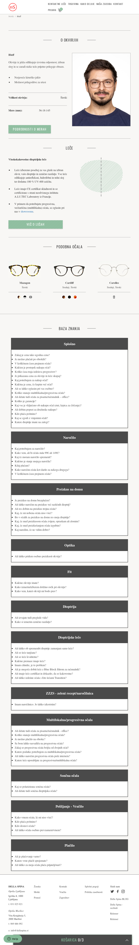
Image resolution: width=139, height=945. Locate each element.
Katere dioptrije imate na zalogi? (32, 422)
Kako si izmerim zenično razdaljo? (33, 622)
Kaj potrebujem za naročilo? (30, 448)
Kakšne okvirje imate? (27, 582)
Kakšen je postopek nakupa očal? (33, 367)
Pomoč (37, 897)
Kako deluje (88, 4)
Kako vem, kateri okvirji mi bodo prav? (36, 591)
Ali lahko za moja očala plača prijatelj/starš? (38, 865)
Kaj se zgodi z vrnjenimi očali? (31, 418)
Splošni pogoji (92, 886)
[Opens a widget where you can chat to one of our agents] (12, 939)
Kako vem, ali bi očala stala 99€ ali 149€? (37, 452)
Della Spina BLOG (119, 899)
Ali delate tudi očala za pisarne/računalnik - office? (42, 731)
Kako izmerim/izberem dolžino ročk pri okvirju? (40, 587)
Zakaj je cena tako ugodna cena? (32, 355)
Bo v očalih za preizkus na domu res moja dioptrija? (42, 517)
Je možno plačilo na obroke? (30, 739)
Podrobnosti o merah (29, 129)
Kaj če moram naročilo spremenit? (33, 457)
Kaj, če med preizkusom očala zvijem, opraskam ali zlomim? (47, 521)
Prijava (52, 10)
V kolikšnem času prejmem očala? (33, 363)
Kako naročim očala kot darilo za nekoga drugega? (42, 469)
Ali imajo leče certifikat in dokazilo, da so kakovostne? (44, 673)
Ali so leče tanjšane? (26, 652)
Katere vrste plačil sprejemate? (31, 860)
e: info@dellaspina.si (18, 930)
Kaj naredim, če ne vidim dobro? (32, 529)
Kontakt (118, 4)
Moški (11, 16)
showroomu (27, 211)
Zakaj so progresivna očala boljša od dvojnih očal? (42, 747)
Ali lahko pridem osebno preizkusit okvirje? (38, 556)
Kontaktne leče (57, 4)
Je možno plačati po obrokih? (30, 359)
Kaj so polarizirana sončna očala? (33, 786)
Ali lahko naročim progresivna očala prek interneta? (42, 756)
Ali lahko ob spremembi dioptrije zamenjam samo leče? (44, 648)
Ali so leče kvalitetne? (26, 657)
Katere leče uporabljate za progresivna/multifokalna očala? (46, 760)
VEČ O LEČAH (36, 224)
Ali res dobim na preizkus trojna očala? (35, 508)
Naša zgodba (104, 4)
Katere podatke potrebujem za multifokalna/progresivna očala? (48, 751)
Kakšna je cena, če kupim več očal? (34, 384)
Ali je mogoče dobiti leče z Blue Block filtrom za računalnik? (47, 669)
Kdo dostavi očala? (25, 826)
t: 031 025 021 (15, 904)
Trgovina (73, 4)
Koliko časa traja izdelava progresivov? (35, 371)
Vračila (62, 892)
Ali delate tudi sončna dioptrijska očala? (36, 791)
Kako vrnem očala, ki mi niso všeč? (34, 817)
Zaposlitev (64, 897)
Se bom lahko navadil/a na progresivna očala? (39, 743)
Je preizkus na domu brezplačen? (32, 500)
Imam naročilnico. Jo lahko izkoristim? (35, 704)
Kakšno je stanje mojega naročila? (33, 461)
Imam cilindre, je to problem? (30, 665)
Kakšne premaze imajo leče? (30, 661)
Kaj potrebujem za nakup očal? (31, 380)
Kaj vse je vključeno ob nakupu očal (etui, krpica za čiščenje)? (48, 405)
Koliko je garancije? (25, 401)
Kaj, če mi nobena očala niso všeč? (33, 513)
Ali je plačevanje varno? (28, 856)
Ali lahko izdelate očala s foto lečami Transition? (40, 677)
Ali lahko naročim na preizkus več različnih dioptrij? (42, 504)
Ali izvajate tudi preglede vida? (31, 617)
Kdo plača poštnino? (26, 413)
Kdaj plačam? (22, 465)
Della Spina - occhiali (116, 906)
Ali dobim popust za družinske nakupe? (36, 409)
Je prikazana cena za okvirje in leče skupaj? (38, 376)
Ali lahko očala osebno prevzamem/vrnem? (38, 830)
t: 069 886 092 (15, 923)
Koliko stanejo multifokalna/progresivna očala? (40, 392)
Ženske (37, 886)
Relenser (114, 913)
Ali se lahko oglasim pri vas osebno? (34, 388)
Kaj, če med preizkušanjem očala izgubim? (38, 525)
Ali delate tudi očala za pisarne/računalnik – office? (42, 397)
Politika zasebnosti (94, 892)
